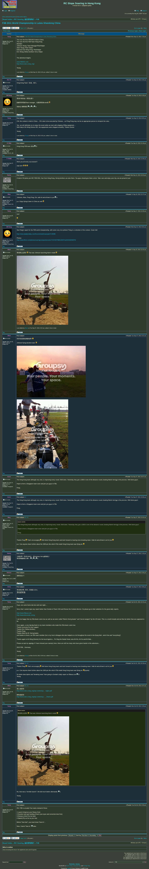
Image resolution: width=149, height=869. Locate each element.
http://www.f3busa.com (24, 613)
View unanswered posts (9, 16)
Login (5, 11)
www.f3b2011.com (22, 62)
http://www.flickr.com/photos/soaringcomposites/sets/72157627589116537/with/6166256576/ (46, 240)
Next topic (142, 31)
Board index (7, 19)
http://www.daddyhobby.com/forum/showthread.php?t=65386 (36, 234)
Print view (6, 31)
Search (144, 11)
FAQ (137, 11)
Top (4, 76)
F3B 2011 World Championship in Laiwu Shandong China (31, 23)
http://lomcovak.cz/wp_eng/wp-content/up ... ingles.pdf (34, 691)
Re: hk (26, 517)
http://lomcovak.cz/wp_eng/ (25, 64)
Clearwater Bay (77, 865)
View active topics (22, 16)
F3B (37, 19)
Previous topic (133, 31)
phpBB (69, 868)
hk (25, 497)
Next (145, 28)
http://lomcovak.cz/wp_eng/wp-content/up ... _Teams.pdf (35, 697)
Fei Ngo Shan (86, 865)
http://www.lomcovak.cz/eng (26, 615)
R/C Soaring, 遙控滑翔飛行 (24, 19)
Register (12, 11)
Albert (26, 328)
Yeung (26, 72)
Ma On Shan (69, 865)
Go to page (137, 28)
